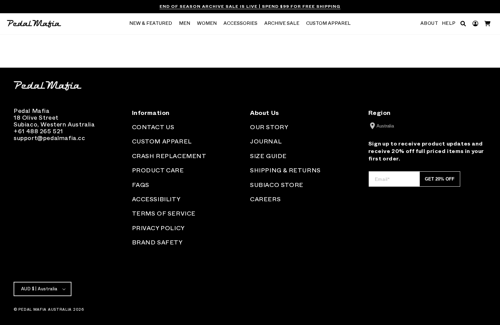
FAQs (140, 185)
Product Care (158, 170)
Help (449, 23)
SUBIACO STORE (276, 185)
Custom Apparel (162, 141)
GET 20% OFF (439, 179)
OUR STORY (269, 127)
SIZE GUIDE (268, 156)
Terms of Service (164, 213)
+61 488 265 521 (38, 131)
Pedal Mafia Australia (45, 309)
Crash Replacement (169, 156)
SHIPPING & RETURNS (285, 170)
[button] (151, 23)
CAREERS (265, 199)
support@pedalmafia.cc (49, 138)
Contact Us (153, 127)
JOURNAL (266, 141)
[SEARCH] (463, 24)
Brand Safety (157, 242)
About (429, 23)
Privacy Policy (158, 228)
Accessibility (156, 199)
